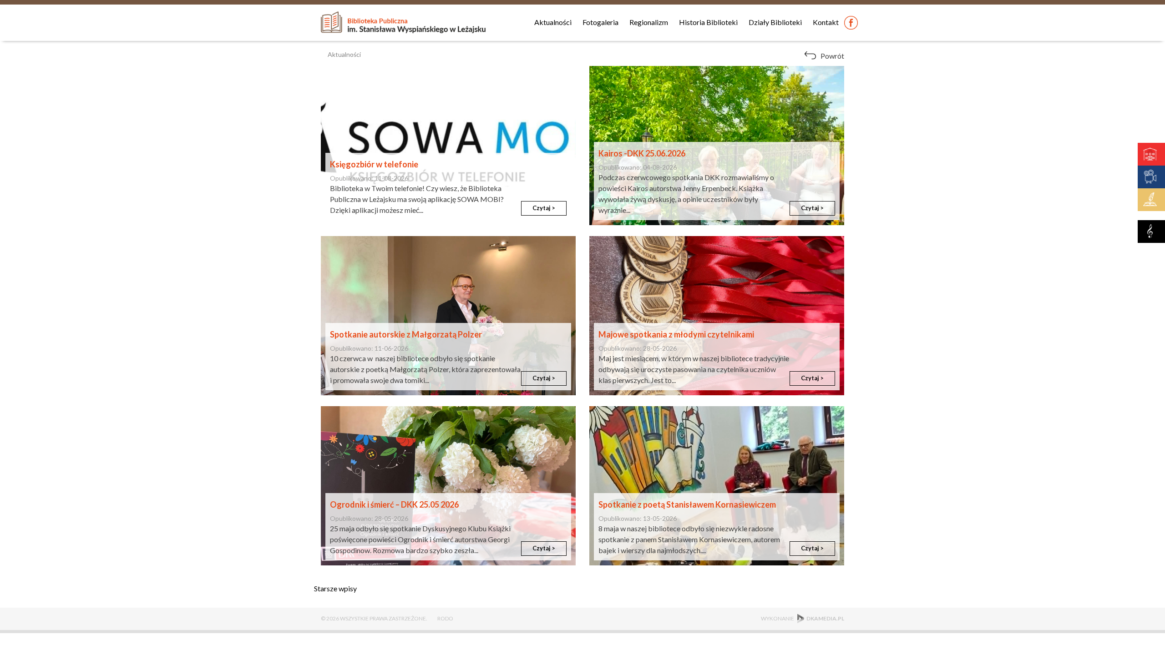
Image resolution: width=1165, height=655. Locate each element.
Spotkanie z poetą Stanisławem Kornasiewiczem (687, 504)
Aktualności (553, 22)
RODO (445, 618)
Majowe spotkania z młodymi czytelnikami (676, 334)
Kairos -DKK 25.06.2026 (641, 153)
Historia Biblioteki (708, 22)
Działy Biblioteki (775, 22)
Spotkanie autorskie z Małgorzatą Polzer (406, 334)
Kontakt (826, 22)
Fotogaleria (600, 22)
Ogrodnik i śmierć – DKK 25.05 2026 (394, 504)
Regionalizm (648, 22)
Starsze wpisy (335, 588)
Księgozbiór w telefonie (374, 164)
